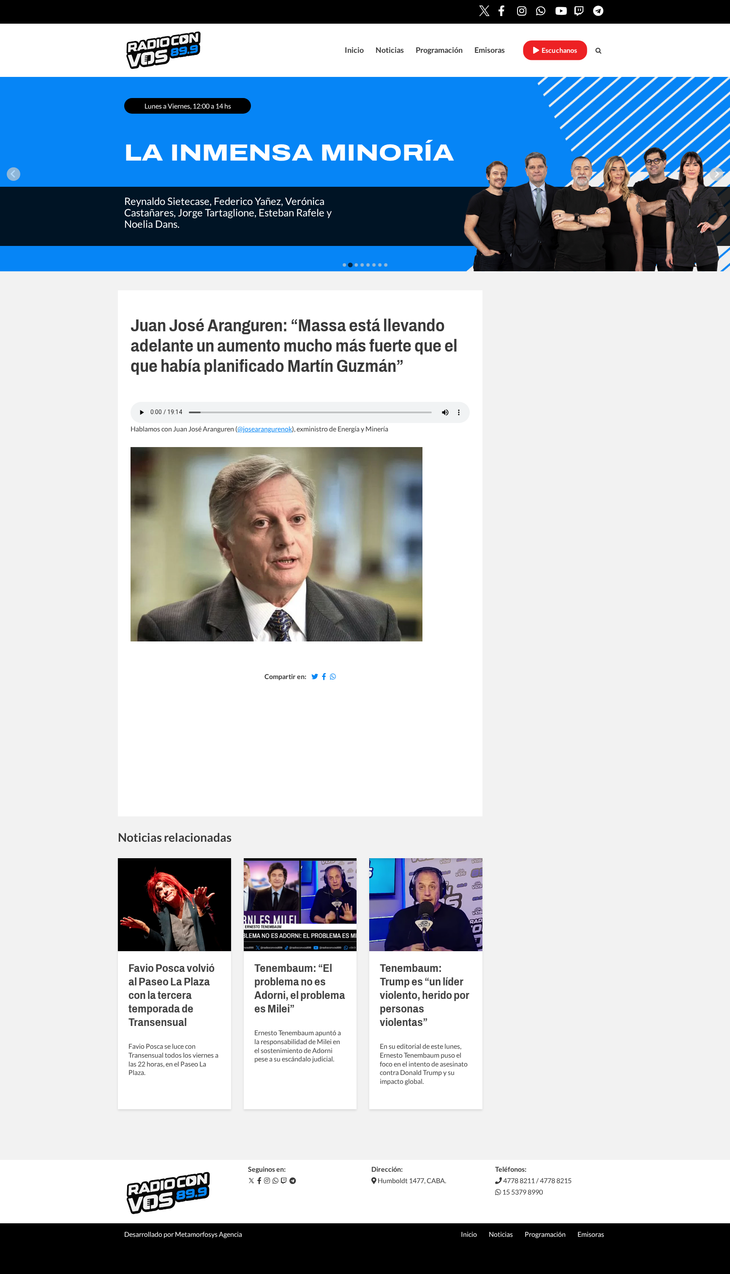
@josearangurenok (264, 429)
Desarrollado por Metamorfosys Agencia (183, 1234)
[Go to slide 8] (385, 265)
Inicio (354, 50)
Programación (439, 50)
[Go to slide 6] (374, 265)
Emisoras (489, 50)
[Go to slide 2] (350, 264)
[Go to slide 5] (368, 265)
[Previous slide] (13, 174)
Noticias (390, 50)
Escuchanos (558, 50)
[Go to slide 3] (356, 265)
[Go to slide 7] (379, 265)
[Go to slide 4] (362, 265)
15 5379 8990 (522, 1192)
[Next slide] (716, 174)
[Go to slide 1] (344, 265)
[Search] (598, 50)
